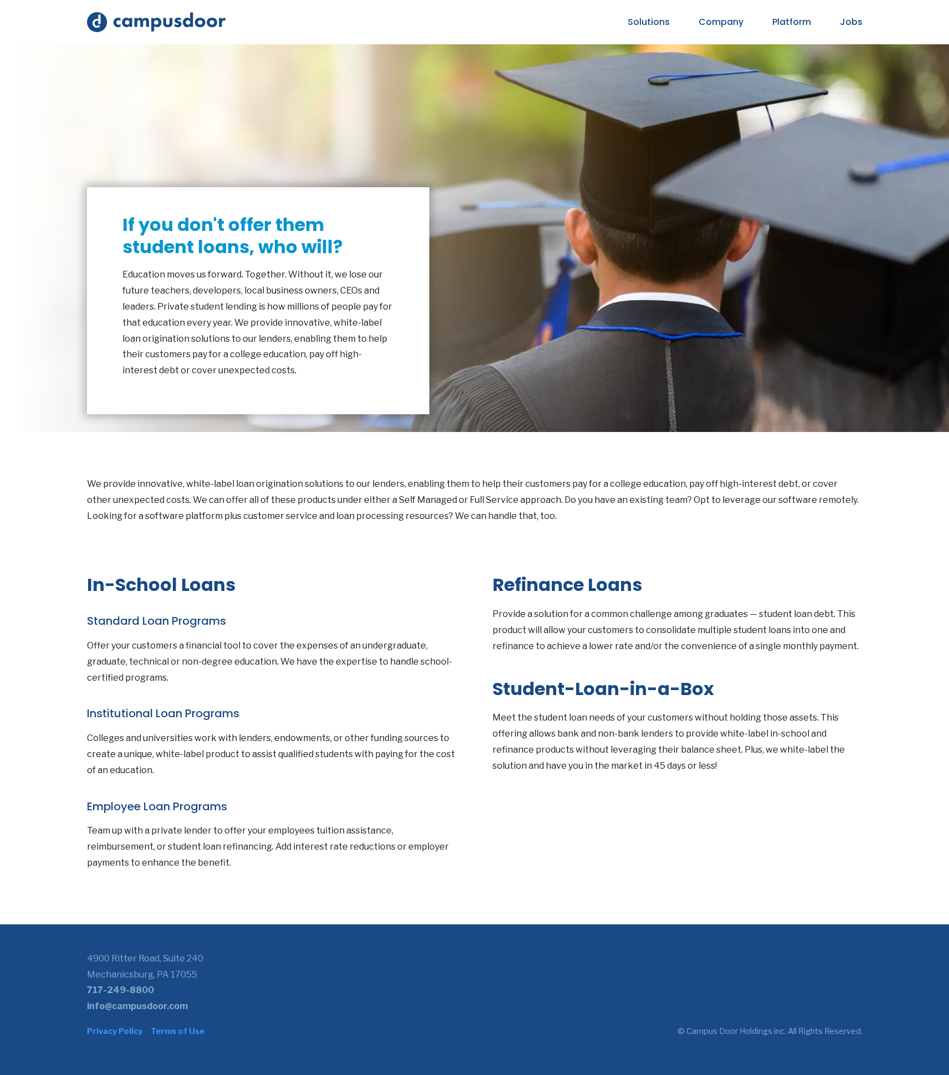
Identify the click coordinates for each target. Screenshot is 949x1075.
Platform (791, 22)
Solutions (649, 22)
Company (721, 22)
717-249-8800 (120, 990)
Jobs (851, 22)
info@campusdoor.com (137, 1006)
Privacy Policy (114, 1031)
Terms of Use (177, 1031)
